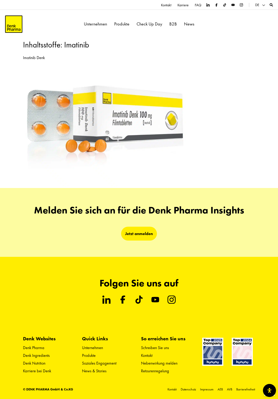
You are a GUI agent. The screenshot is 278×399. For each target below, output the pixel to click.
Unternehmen (95, 24)
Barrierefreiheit (245, 389)
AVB (229, 389)
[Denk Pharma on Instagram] (241, 5)
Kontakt (166, 5)
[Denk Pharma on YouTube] (233, 5)
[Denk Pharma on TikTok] (224, 5)
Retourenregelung (155, 370)
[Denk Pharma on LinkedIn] (208, 5)
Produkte (121, 24)
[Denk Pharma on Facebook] (216, 5)
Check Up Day (149, 24)
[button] (260, 5)
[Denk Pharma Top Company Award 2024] (212, 352)
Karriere (183, 5)
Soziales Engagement (99, 363)
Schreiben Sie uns (155, 347)
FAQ (198, 5)
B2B (173, 24)
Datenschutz (188, 389)
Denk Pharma (33, 347)
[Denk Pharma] (13, 24)
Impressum (206, 389)
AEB (220, 389)
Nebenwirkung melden (159, 363)
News (189, 24)
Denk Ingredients (36, 355)
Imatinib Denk (34, 57)
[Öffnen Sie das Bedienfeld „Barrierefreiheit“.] (269, 390)
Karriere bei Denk (37, 370)
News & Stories (94, 370)
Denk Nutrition (34, 363)
